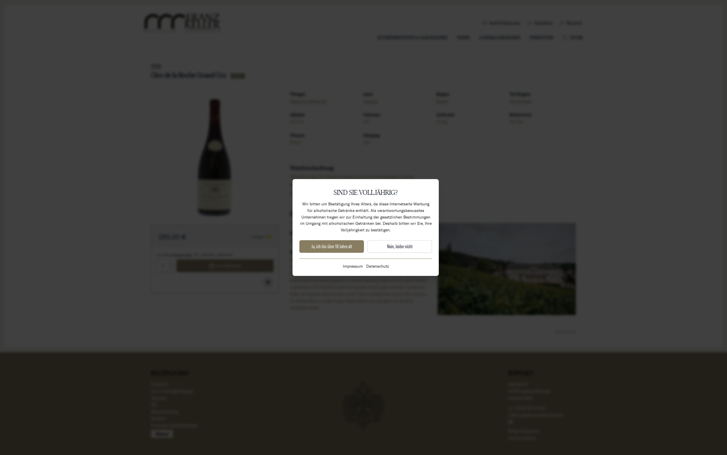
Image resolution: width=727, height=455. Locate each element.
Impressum (353, 266)
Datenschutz (377, 266)
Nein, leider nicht (399, 246)
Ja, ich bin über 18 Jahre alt (331, 246)
